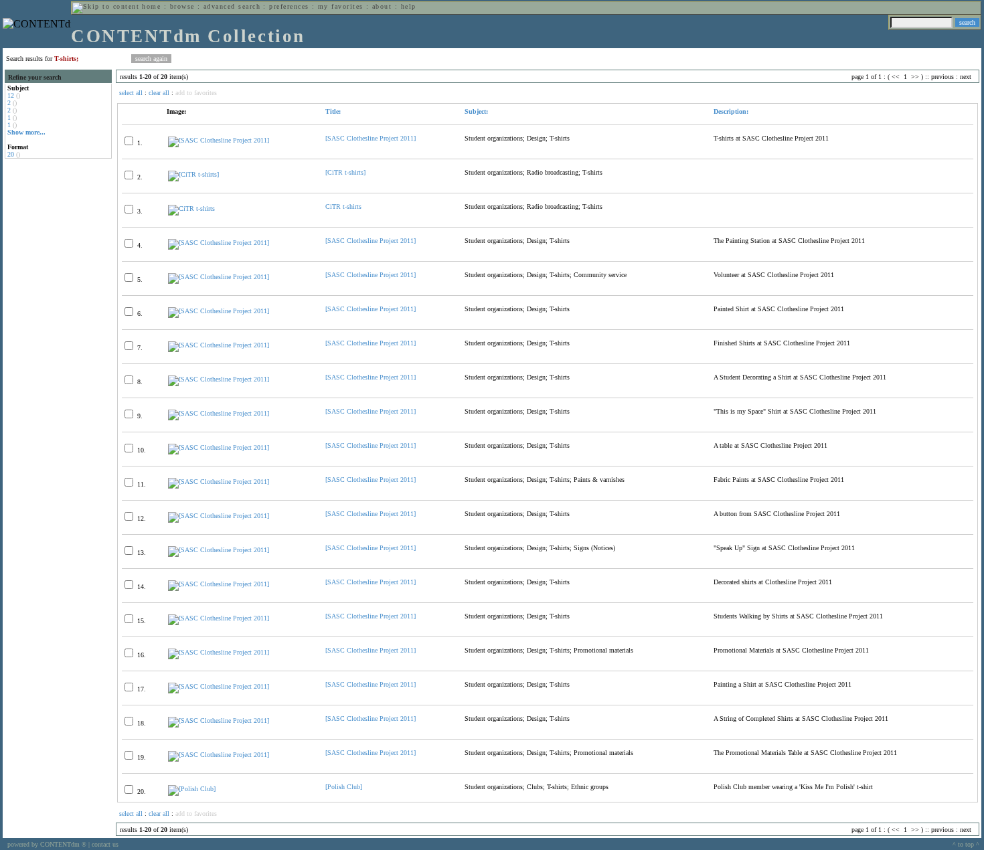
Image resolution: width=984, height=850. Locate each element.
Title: (333, 111)
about (382, 6)
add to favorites (196, 92)
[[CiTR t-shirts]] (193, 174)
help (408, 6)
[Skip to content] (105, 6)
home (151, 6)
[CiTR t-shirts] (345, 172)
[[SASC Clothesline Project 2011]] (218, 140)
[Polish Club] (343, 786)
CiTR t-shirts (343, 206)
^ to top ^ (966, 844)
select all (131, 92)
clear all (159, 92)
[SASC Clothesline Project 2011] (370, 138)
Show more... (26, 132)
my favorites (340, 6)
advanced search (231, 6)
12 (10, 95)
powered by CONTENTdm (46, 844)
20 (10, 154)
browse (182, 6)
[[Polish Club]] (192, 788)
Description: (731, 111)
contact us (105, 844)
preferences (289, 6)
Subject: (476, 111)
